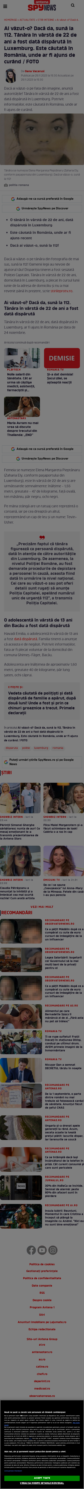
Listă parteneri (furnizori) (13, 1471)
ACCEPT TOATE (42, 1478)
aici (30, 1439)
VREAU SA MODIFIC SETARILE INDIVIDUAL (42, 1483)
